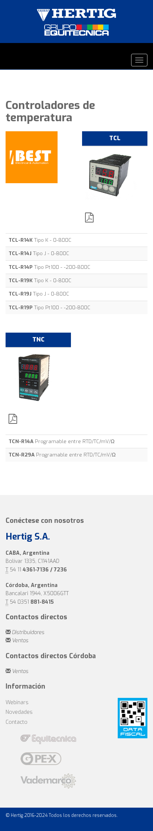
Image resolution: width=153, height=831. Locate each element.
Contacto (16, 722)
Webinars (17, 702)
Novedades (19, 712)
